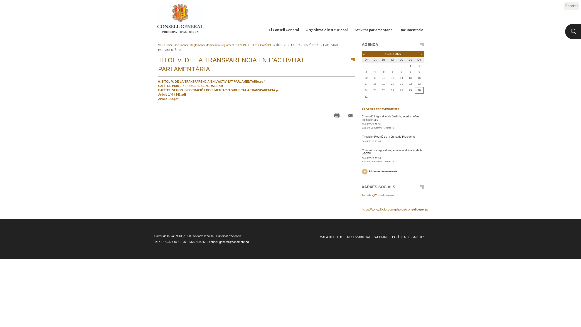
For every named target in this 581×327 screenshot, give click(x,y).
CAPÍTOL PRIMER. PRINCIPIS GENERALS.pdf (190, 86)
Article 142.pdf (168, 99)
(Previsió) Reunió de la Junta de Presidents (388, 136)
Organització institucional (327, 29)
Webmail (381, 237)
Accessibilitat (359, 237)
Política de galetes (408, 237)
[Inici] (180, 18)
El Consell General (284, 29)
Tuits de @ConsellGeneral (378, 195)
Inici (169, 45)
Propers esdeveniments (380, 109)
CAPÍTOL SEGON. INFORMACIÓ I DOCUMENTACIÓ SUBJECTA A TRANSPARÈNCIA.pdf (219, 90)
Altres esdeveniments (383, 171)
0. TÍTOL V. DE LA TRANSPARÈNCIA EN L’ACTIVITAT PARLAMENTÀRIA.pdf (211, 81)
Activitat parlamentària (374, 29)
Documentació (411, 29)
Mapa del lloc (331, 237)
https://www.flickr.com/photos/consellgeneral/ (395, 209)
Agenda (370, 45)
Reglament (197, 45)
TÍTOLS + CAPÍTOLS (260, 45)
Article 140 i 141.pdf (172, 94)
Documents (181, 45)
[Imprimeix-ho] (336, 115)
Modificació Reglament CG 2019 (226, 45)
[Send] (350, 115)
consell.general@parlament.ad (229, 242)
